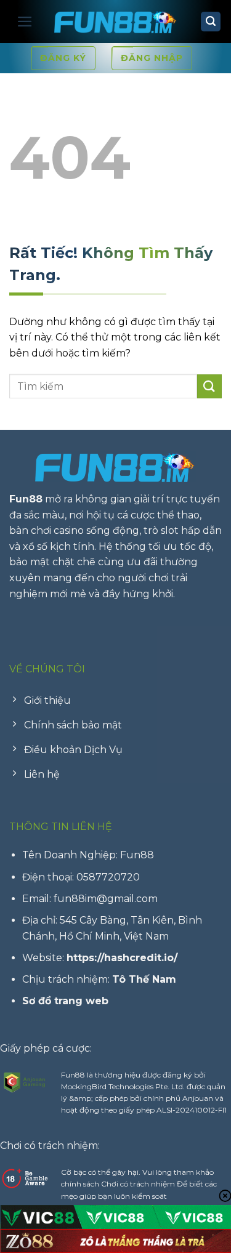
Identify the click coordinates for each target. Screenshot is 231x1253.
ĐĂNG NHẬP (152, 57)
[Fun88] (115, 21)
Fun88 (26, 499)
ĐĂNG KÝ (63, 57)
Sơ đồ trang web (65, 1001)
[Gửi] (209, 386)
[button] (25, 21)
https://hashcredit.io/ (122, 958)
